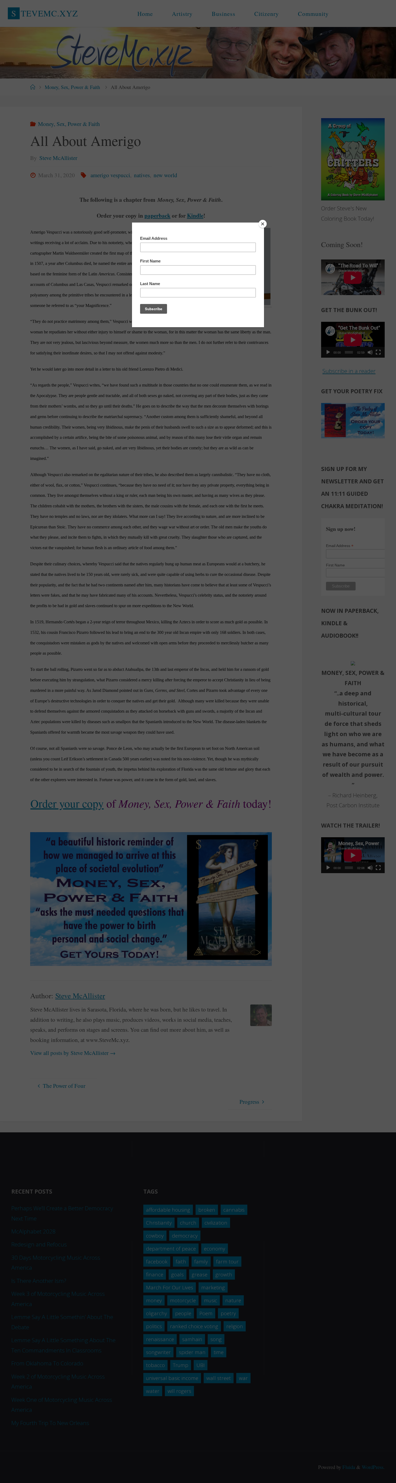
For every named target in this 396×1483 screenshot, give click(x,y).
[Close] (263, 224)
